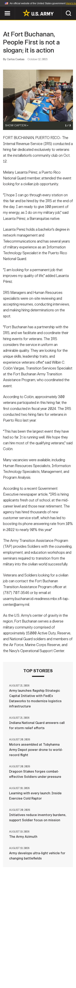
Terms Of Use (17, 970)
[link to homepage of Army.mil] (38, 13)
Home (16, 964)
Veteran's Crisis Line (50, 975)
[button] (2, 8)
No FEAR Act (18, 975)
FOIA (66, 970)
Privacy (57, 964)
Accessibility (44, 970)
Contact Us (36, 964)
